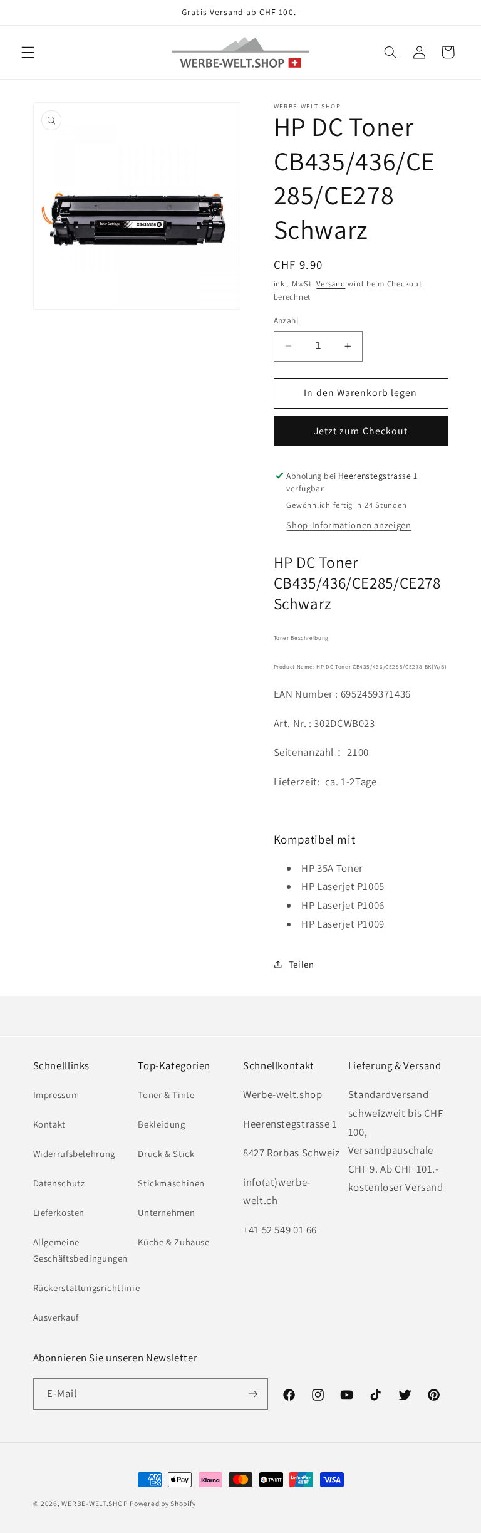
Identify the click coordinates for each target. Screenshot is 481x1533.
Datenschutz (59, 1183)
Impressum (56, 1095)
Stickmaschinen (171, 1183)
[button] (27, 52)
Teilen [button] (301, 964)
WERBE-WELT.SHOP (94, 1503)
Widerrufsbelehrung (74, 1153)
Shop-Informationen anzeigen (348, 525)
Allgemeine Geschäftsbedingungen (80, 1250)
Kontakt (49, 1124)
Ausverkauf (56, 1317)
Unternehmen (166, 1212)
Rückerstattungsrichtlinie (86, 1288)
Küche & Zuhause (173, 1242)
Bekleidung (161, 1124)
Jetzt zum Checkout (361, 430)
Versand (330, 283)
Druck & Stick (166, 1153)
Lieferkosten (59, 1212)
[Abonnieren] (253, 1393)
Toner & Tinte (166, 1095)
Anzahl (286, 320)
